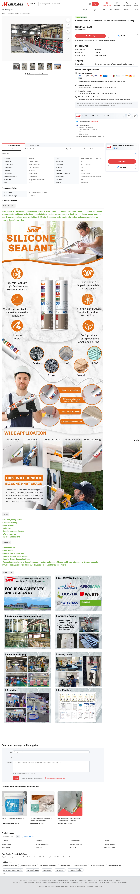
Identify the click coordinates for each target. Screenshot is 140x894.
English (25, 882)
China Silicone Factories (10, 865)
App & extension (115, 10)
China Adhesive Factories (28, 865)
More (3, 873)
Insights (118, 880)
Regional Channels (92, 880)
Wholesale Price (73, 880)
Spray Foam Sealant (110, 847)
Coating (4, 841)
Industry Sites (82, 880)
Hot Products (23, 880)
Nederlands (74, 882)
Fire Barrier (73, 847)
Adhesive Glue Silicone (114, 865)
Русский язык (53, 882)
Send (16, 778)
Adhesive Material (65, 865)
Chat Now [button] (124, 36)
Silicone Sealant (6, 844)
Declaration (90, 886)
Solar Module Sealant (42, 844)
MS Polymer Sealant (76, 844)
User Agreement (81, 886)
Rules (136, 10)
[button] (97, 149)
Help (104, 10)
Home (3, 13)
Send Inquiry (90, 36)
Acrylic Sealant (6, 847)
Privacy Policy (98, 886)
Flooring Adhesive (109, 844)
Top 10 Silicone (47, 870)
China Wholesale (62, 880)
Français (45, 882)
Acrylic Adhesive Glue (97, 865)
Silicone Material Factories (48, 865)
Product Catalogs (28, 837)
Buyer (94, 10)
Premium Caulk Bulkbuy (75, 870)
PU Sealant (39, 847)
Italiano (60, 882)
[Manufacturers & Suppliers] (12, 4)
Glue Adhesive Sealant (80, 865)
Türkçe (107, 882)
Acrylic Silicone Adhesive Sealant (12, 870)
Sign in (136, 5)
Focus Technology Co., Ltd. (58, 886)
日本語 (91, 882)
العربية (80, 882)
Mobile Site (111, 880)
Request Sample (109, 40)
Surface (106, 841)
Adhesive (17, 13)
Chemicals (10, 13)
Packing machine (75, 841)
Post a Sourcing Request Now (55, 778)
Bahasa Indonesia (122, 882)
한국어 (85, 882)
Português (38, 882)
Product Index (102, 880)
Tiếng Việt (113, 882)
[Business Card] (135, 153)
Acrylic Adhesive (25, 13)
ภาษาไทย (101, 882)
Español (31, 882)
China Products (33, 880)
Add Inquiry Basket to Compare (37, 74)
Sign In (78, 136)
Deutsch (66, 882)
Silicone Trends (59, 870)
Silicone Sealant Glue (32, 870)
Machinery (39, 841)
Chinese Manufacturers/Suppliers (47, 880)
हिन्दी (96, 882)
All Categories (8, 10)
